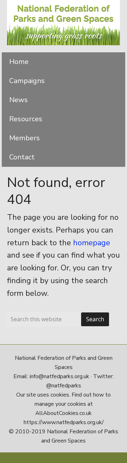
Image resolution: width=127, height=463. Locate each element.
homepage (91, 243)
